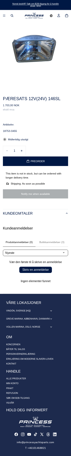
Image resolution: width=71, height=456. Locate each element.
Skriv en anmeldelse (35, 269)
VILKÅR (10, 403)
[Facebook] (16, 434)
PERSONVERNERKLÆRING (20, 354)
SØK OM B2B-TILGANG (18, 398)
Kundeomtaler (18, 213)
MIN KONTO (12, 383)
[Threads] (48, 434)
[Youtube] (29, 434)
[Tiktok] (35, 434)
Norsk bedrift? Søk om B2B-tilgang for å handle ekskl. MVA (35, 5)
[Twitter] (42, 434)
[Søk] (12, 16)
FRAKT (9, 388)
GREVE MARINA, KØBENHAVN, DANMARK (28, 319)
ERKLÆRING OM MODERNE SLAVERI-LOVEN (29, 359)
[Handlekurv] (67, 16)
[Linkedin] (55, 434)
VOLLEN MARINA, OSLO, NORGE (23, 327)
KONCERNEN (13, 344)
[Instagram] (23, 434)
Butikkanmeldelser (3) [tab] (51, 242)
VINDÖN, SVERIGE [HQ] (18, 310)
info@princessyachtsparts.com (35, 442)
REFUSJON (12, 393)
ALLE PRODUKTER (16, 378)
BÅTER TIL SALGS (15, 349)
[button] (51, 15)
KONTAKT (11, 363)
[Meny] (4, 15)
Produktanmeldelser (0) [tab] (19, 242)
